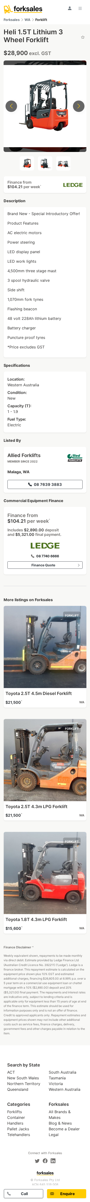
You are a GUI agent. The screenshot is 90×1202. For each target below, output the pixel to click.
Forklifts (14, 1111)
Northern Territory (23, 1083)
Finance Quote (43, 565)
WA (27, 20)
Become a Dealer (64, 1129)
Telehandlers (18, 1134)
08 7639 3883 (48, 484)
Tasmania (57, 1078)
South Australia (62, 1072)
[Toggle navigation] (81, 8)
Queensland (17, 1089)
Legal (54, 1134)
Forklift (41, 20)
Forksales (12, 20)
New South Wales (23, 1078)
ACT (11, 1072)
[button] (45, 184)
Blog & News (60, 1123)
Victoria (56, 1083)
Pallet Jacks (18, 1129)
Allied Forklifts (24, 455)
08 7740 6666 (47, 556)
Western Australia (64, 1089)
